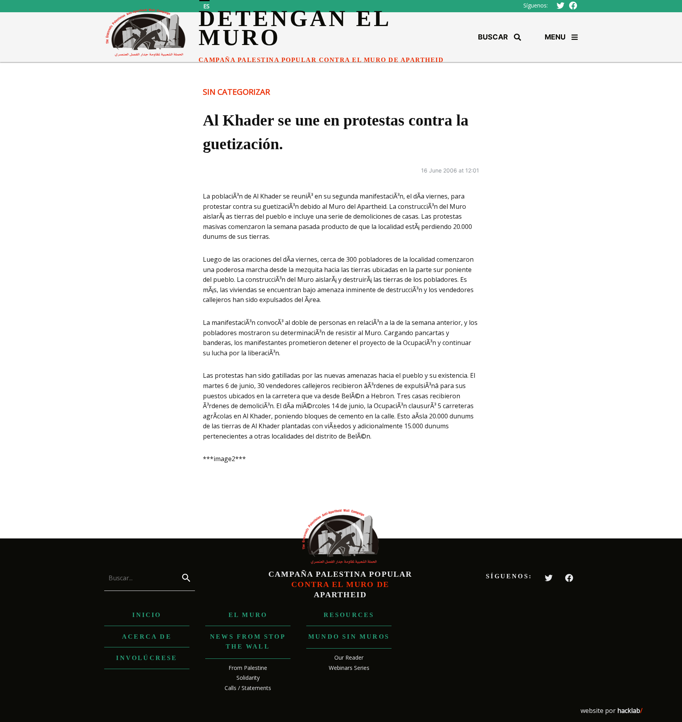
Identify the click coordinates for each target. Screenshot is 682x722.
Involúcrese (146, 657)
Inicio (146, 614)
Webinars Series (349, 667)
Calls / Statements (248, 688)
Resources (349, 614)
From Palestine (248, 667)
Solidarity (248, 677)
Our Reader (348, 657)
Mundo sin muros (349, 636)
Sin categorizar (236, 91)
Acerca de (147, 636)
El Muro (248, 614)
